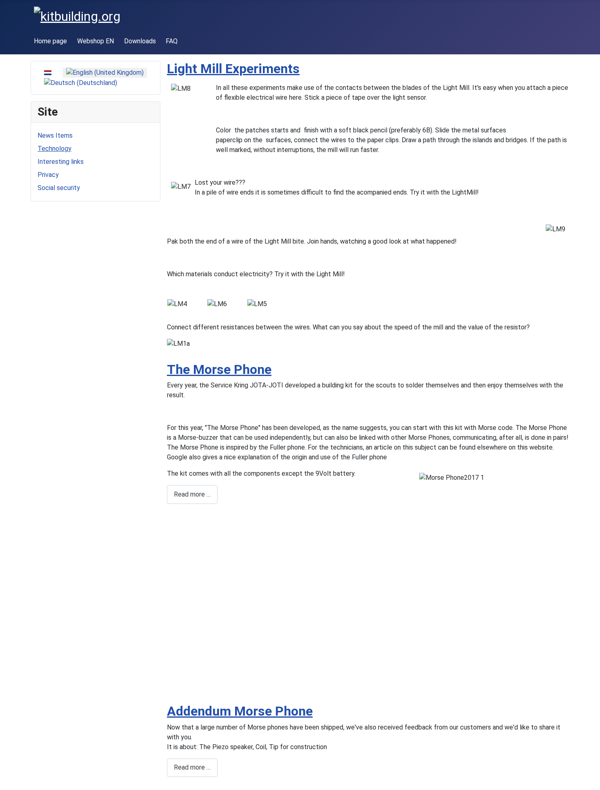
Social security (59, 188)
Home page (50, 41)
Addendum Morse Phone (240, 711)
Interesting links (61, 162)
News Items (55, 135)
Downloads (140, 41)
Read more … (192, 494)
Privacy (48, 175)
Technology (54, 148)
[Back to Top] (589, 779)
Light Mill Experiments (233, 68)
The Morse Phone (219, 369)
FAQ (172, 41)
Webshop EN (95, 41)
